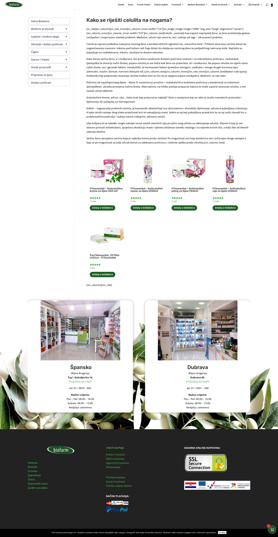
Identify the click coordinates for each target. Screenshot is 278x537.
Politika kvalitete (115, 477)
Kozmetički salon (38, 483)
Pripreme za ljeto (41, 75)
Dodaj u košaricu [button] (102, 207)
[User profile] (271, 6)
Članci (31, 479)
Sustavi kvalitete (115, 481)
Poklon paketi (161, 5)
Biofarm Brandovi (196, 5)
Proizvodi (176, 5)
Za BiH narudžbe (37, 487)
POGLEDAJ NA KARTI (80, 381)
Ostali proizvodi (219, 5)
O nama (32, 471)
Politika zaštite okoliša (119, 485)
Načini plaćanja (115, 458)
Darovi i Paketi (49, 59)
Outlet (121, 5)
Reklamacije (113, 467)
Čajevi (49, 52)
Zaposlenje (34, 475)
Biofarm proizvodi (49, 29)
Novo (130, 5)
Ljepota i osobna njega (49, 36)
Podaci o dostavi (115, 454)
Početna (32, 462)
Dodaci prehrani (41, 82)
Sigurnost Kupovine (117, 463)
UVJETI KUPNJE (115, 447)
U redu (222, 532)
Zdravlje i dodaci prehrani (49, 44)
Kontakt (238, 5)
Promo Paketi (143, 5)
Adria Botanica (40, 21)
